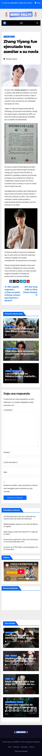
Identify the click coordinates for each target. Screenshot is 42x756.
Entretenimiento (10, 702)
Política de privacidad (21, 751)
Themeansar (36, 742)
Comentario (8, 410)
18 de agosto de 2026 (15, 711)
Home (9, 747)
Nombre (7, 452)
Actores (6, 36)
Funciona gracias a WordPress (11, 742)
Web (5, 472)
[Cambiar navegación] (21, 23)
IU (13, 326)
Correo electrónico (11, 462)
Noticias (31, 747)
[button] (37, 23)
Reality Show (10, 632)
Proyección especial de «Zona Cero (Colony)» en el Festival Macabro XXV (19, 707)
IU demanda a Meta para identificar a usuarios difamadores (20, 331)
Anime (7, 655)
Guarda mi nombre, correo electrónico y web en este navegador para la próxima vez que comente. (21, 488)
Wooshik (15, 348)
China (12, 36)
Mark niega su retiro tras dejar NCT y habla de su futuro (19, 684)
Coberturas (16, 747)
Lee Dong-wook (17, 371)
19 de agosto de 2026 (15, 641)
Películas (14, 655)
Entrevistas (24, 747)
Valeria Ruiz (11, 335)
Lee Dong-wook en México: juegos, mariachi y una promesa (20, 376)
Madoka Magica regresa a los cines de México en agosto (20, 661)
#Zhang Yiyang (11, 59)
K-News (8, 678)
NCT (13, 678)
